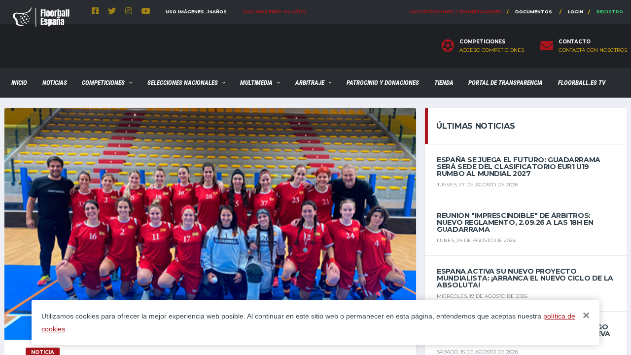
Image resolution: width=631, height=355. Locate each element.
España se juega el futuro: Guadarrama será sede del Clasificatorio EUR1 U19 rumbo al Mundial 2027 (518, 166)
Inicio (19, 82)
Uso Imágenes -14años (196, 11)
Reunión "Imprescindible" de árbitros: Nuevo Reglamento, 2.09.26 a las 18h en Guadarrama (515, 222)
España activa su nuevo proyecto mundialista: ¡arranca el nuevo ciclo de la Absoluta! (525, 278)
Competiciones (103, 82)
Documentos (533, 11)
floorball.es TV (581, 82)
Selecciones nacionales (182, 82)
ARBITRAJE (309, 82)
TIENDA (444, 82)
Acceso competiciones (491, 50)
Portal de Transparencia (505, 82)
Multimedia (256, 82)
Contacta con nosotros (593, 50)
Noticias (54, 82)
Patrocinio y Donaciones (383, 82)
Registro (609, 11)
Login (575, 11)
